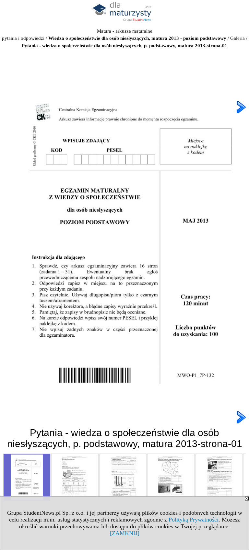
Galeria (237, 38)
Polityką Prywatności (194, 519)
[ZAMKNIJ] (124, 533)
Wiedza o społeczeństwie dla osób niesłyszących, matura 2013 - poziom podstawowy (137, 38)
